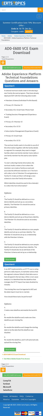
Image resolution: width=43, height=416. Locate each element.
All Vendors (13, 396)
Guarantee (15, 399)
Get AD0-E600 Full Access (12, 68)
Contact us (29, 396)
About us (6, 399)
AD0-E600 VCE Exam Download (14, 354)
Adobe (10, 36)
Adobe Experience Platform (23, 36)
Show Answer (10, 259)
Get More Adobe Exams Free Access (17, 359)
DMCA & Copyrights (28, 399)
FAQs (22, 396)
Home (3, 36)
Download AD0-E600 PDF (32, 68)
